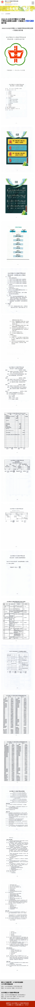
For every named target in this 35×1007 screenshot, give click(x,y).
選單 (33, 3)
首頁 (2, 13)
